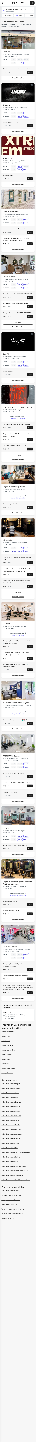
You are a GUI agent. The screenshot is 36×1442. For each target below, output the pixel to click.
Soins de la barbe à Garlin (10, 1120)
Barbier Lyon (5, 1041)
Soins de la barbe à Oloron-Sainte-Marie (15, 1152)
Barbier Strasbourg (8, 1068)
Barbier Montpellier (8, 1050)
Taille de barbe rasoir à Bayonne (12, 1209)
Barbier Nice (5, 1059)
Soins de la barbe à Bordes (10, 1106)
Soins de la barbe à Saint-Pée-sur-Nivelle (15, 1180)
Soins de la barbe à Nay (9, 1148)
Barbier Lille (5, 1036)
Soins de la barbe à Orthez (10, 1157)
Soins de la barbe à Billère (10, 1097)
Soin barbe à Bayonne (9, 1204)
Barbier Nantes (6, 1054)
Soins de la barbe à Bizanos (11, 1102)
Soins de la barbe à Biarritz (10, 1088)
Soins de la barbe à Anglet (10, 1084)
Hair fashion (7, 52)
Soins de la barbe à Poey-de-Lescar (13, 1166)
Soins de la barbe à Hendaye (11, 1129)
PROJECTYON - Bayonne (11, 756)
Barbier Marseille (7, 1045)
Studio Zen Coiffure (10, 947)
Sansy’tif (6, 354)
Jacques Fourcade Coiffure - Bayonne (16, 703)
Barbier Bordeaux (7, 1032)
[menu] (2, 3)
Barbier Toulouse (7, 1073)
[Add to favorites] (31, 32)
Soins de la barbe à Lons (10, 1143)
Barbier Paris (5, 1064)
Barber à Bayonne (7, 1218)
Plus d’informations (18, 78)
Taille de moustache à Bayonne (12, 1213)
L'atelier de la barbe (9, 277)
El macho (6, 828)
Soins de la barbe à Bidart (10, 1093)
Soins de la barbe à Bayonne (11, 1191)
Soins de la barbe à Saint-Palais (12, 1175)
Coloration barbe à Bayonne (11, 1195)
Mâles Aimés (7, 540)
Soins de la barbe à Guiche (10, 1125)
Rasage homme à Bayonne (10, 1200)
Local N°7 (6, 624)
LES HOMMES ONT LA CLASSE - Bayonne (17, 407)
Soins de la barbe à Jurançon (11, 1134)
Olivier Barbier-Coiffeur (11, 212)
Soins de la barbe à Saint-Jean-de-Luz (14, 1171)
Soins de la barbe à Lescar (10, 1139)
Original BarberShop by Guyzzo (14, 487)
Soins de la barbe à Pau (9, 1161)
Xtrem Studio (7, 158)
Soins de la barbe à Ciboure (11, 1116)
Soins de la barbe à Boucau (10, 1111)
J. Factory (6, 105)
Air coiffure (7, 1012)
